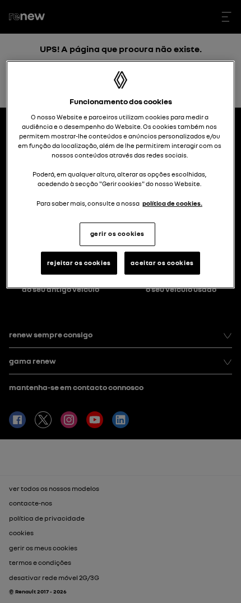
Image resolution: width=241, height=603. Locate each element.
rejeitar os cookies (79, 263)
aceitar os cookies (162, 263)
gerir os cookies (117, 234)
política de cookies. (172, 203)
